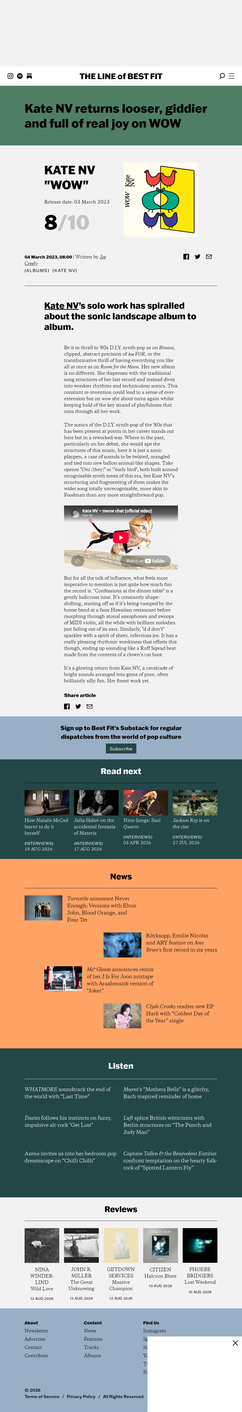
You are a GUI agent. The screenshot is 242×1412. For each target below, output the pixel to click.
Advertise (35, 1339)
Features (93, 1339)
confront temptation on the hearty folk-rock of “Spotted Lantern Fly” (170, 1161)
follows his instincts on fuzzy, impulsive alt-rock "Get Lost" (68, 1122)
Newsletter (36, 1331)
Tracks (91, 1347)
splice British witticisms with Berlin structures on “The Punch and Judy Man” (167, 1125)
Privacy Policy (81, 1396)
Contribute (36, 1356)
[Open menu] (231, 76)
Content (93, 1323)
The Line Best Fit (121, 76)
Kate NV (69, 169)
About (31, 1323)
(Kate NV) (64, 270)
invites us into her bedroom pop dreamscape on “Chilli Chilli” (71, 1157)
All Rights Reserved (123, 1396)
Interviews (39, 843)
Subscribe (121, 748)
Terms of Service (42, 1396)
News (90, 1331)
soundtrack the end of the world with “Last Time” (68, 1093)
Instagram (154, 1331)
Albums (37, 270)
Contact (33, 1347)
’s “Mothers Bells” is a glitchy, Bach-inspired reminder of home (166, 1093)
